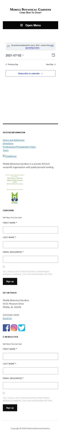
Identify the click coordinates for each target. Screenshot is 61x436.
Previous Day (13, 64)
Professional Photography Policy (19, 146)
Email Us (7, 318)
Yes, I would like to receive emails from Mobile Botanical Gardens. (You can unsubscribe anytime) (27, 272)
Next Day (49, 64)
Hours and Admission (14, 140)
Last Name (9, 237)
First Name (10, 222)
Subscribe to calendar (29, 73)
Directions (8, 143)
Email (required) (13, 252)
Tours (6, 150)
